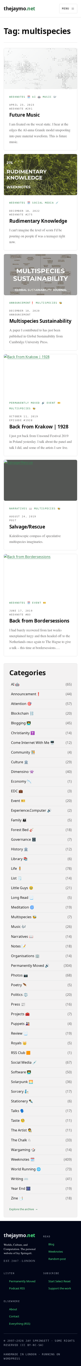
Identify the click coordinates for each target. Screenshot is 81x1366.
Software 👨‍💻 (21, 1072)
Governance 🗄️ (23, 839)
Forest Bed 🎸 (22, 829)
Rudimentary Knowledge (38, 221)
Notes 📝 (18, 946)
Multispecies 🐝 (49, 302)
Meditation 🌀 (22, 907)
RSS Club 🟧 (20, 1052)
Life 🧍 (16, 868)
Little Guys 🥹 (22, 887)
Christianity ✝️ (23, 733)
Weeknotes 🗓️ (20, 97)
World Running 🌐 (26, 1169)
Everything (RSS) (19, 1324)
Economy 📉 (21, 781)
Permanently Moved (22, 1281)
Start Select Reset (59, 1281)
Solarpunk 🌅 (22, 1081)
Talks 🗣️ (17, 1110)
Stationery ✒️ (22, 1101)
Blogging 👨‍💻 (21, 723)
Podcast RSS (17, 1288)
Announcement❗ (21, 302)
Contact (14, 1316)
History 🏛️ (19, 849)
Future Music (24, 115)
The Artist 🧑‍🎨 (21, 1130)
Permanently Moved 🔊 (27, 403)
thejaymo (19, 8)
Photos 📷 (19, 975)
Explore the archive (21, 1209)
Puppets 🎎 (20, 1023)
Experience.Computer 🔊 (31, 810)
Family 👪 (19, 820)
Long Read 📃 (22, 897)
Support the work (59, 1288)
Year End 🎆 (20, 1188)
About (13, 1309)
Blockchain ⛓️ (22, 713)
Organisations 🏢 (25, 955)
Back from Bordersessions (39, 621)
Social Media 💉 (45, 202)
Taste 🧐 (18, 1120)
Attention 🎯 (21, 703)
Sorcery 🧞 (20, 1091)
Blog (51, 1244)
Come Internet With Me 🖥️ (32, 742)
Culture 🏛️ (19, 762)
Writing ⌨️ (19, 1178)
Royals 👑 (19, 1043)
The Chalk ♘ (21, 1140)
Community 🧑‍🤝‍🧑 (23, 752)
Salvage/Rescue (27, 527)
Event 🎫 (54, 403)
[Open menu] (68, 8)
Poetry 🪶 (19, 985)
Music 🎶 (50, 97)
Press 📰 (18, 1004)
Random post (57, 1259)
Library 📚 (19, 858)
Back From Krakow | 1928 (38, 427)
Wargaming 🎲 (23, 1149)
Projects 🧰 (20, 1014)
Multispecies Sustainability (40, 321)
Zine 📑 (17, 1198)
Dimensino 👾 (22, 771)
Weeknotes (55, 1251)
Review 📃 (19, 1033)
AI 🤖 (36, 97)
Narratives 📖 (20, 508)
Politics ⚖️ (19, 994)
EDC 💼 (17, 791)
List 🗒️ (16, 878)
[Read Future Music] (40, 68)
